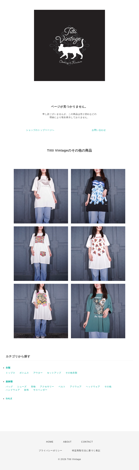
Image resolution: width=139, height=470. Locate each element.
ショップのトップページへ (40, 130)
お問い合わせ (99, 130)
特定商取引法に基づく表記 (86, 450)
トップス (10, 373)
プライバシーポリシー (50, 450)
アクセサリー (47, 386)
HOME (49, 442)
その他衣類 (71, 373)
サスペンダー (40, 390)
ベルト (62, 386)
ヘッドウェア (93, 386)
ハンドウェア (13, 390)
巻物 (33, 386)
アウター (38, 373)
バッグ (9, 386)
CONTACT (87, 442)
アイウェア (76, 386)
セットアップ (54, 373)
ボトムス (24, 373)
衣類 (8, 367)
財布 (26, 390)
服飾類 (9, 381)
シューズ (22, 386)
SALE (9, 398)
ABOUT (67, 442)
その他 (107, 386)
